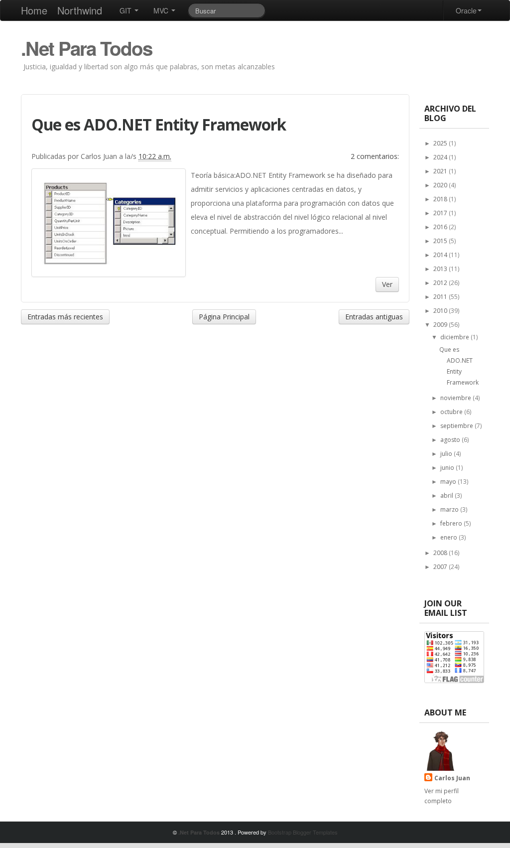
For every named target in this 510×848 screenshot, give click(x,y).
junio (448, 467)
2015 (441, 241)
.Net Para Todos (86, 48)
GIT (126, 10)
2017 (441, 213)
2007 (441, 567)
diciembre (455, 337)
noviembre (456, 398)
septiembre (457, 426)
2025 (441, 143)
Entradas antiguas (374, 316)
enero (449, 537)
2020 (441, 185)
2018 (441, 199)
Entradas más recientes (65, 316)
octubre (452, 412)
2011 (441, 296)
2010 (441, 310)
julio (447, 453)
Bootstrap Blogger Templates (303, 832)
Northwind (79, 10)
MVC (161, 10)
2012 (441, 283)
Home (34, 10)
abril (447, 495)
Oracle (466, 10)
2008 (441, 553)
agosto (451, 439)
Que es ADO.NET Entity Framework (158, 124)
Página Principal (224, 316)
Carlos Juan (452, 778)
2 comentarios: (375, 156)
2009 (441, 324)
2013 (441, 269)
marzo (450, 509)
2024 (441, 157)
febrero (452, 523)
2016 (441, 227)
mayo (449, 481)
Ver (387, 284)
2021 (441, 171)
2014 (441, 255)
